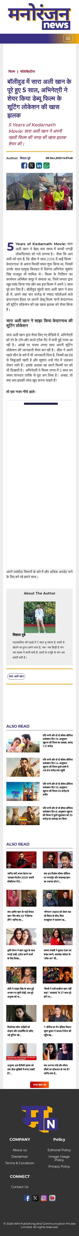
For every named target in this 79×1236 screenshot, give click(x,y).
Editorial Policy (59, 1150)
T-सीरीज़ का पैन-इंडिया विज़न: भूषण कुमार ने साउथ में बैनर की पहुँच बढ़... (57, 1031)
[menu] (68, 38)
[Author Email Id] (28, 635)
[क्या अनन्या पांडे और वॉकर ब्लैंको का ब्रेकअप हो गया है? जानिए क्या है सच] (58, 1051)
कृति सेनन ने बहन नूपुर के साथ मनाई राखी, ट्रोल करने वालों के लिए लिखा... (21, 954)
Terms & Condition (19, 1163)
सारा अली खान (16, 676)
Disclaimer (19, 1156)
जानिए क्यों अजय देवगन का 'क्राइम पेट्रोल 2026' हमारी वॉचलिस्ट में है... (20, 877)
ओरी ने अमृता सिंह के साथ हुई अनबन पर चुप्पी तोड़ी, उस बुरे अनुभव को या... (20, 992)
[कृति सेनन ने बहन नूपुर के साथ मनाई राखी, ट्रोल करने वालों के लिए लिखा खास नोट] (21, 936)
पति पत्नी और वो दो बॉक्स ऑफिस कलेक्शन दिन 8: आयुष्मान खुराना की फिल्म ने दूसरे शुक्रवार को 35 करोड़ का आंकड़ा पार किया (58, 813)
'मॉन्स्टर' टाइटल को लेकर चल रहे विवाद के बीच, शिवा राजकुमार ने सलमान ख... (57, 915)
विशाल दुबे (25, 158)
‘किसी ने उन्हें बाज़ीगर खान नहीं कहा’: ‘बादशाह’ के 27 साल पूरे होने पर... (57, 992)
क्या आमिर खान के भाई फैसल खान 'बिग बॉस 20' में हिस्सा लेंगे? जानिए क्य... (20, 915)
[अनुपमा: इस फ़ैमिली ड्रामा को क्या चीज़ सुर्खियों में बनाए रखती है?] (21, 1051)
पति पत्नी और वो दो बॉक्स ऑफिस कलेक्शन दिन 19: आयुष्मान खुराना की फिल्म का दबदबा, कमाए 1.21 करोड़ (58, 741)
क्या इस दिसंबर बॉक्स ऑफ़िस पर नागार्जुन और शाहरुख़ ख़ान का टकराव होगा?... (57, 877)
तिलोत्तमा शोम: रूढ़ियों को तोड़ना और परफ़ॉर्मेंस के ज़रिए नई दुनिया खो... (20, 1031)
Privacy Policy (59, 1166)
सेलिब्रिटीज (27, 71)
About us (20, 1150)
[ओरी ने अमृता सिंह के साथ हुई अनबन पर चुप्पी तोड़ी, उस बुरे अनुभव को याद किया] (21, 975)
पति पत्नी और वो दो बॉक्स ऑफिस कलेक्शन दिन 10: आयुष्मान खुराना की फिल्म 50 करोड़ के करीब (58, 789)
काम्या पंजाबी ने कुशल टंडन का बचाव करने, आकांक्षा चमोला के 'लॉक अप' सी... (57, 954)
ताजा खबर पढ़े (39, 1084)
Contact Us (19, 1187)
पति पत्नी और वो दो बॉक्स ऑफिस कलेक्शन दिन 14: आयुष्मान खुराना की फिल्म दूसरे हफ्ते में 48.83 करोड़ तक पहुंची (58, 765)
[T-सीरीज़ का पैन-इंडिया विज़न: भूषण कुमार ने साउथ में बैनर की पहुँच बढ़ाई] (58, 1013)
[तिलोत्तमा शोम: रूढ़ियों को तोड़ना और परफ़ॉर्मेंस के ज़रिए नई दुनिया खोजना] (21, 1013)
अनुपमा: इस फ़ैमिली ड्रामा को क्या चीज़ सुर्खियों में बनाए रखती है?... (21, 1069)
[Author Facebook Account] (35, 635)
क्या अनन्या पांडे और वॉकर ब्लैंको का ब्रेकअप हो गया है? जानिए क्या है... (57, 1069)
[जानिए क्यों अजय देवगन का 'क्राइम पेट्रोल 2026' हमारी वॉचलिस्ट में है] (21, 859)
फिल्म (11, 71)
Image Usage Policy (59, 1158)
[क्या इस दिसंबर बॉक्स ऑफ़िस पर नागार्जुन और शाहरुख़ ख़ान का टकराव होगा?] (58, 859)
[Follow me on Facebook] (34, 158)
